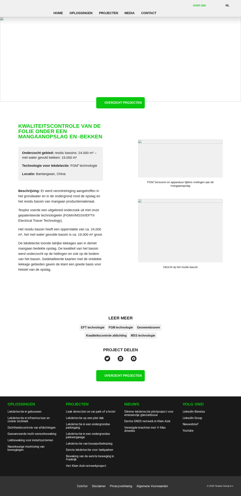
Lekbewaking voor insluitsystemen (30, 440)
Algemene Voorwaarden (152, 486)
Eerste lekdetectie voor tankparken (89, 450)
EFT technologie (92, 327)
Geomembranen (148, 327)
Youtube (188, 430)
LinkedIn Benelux (194, 411)
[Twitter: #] (107, 358)
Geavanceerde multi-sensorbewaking (32, 434)
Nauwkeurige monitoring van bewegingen (26, 448)
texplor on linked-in (187, 440)
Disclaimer (99, 486)
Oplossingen (80, 13)
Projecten (108, 13)
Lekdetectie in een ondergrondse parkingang (88, 425)
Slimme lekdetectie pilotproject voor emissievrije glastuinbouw (148, 413)
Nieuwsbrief (190, 424)
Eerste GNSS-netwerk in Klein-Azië (147, 421)
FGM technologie (121, 327)
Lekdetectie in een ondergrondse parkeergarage (88, 435)
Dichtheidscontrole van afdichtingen (32, 427)
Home (58, 13)
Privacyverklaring (121, 486)
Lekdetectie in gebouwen (24, 411)
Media (129, 13)
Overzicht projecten (123, 102)
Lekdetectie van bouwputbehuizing (89, 443)
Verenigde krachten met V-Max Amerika (145, 429)
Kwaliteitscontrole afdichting (106, 335)
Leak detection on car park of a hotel (90, 411)
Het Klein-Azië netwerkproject (86, 466)
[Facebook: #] (134, 358)
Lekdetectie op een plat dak (85, 418)
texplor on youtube (197, 440)
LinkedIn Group (192, 418)
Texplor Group (23, 486)
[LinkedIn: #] (120, 358)
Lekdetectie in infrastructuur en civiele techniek (29, 419)
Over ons (199, 5)
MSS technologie (143, 335)
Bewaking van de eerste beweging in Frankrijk (90, 457)
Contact (148, 13)
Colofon (82, 486)
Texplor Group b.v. (29, 9)
